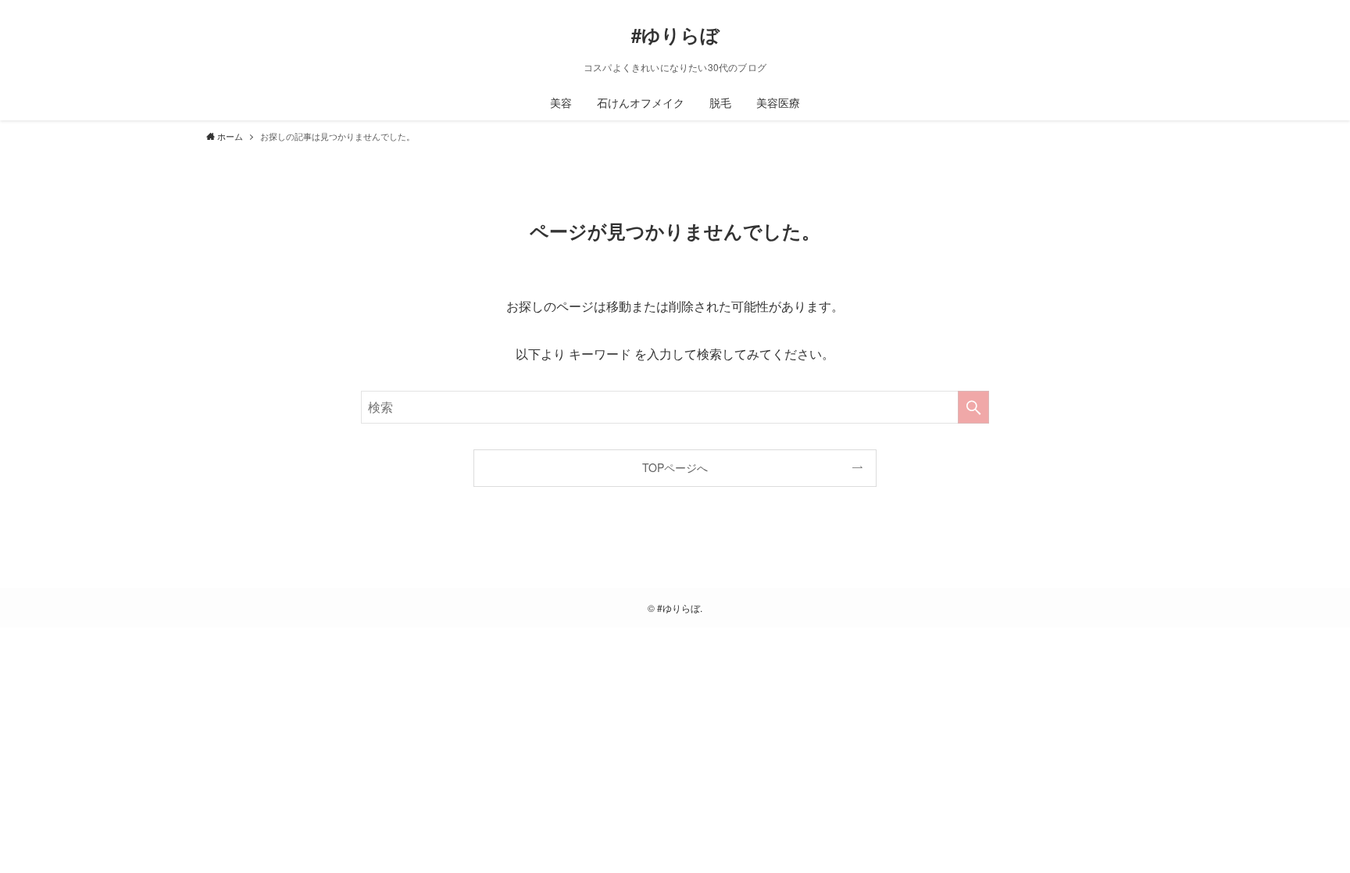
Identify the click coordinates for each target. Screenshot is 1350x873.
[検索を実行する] (973, 407)
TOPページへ (675, 467)
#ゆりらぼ (675, 34)
